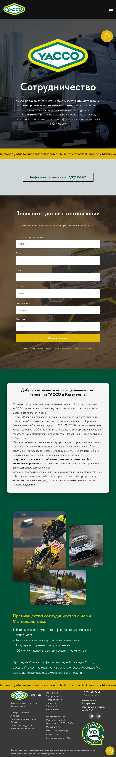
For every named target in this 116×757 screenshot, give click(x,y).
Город (19, 642)
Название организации (29, 625)
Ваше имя (21, 708)
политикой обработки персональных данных (74, 737)
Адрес (19, 658)
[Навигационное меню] (111, 9)
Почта (19, 675)
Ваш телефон (23, 691)
